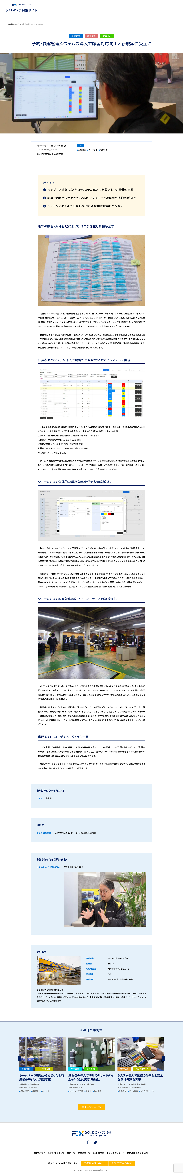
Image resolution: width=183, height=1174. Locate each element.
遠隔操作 (121, 1091)
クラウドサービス (146, 1091)
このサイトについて (56, 1153)
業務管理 (124, 1069)
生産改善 (75, 1069)
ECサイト (45, 1091)
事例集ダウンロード (115, 1153)
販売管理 (91, 36)
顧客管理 (81, 150)
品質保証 (97, 1091)
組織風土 (35, 1091)
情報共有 (103, 150)
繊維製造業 (77, 1087)
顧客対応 (107, 36)
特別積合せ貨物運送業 (131, 1087)
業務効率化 (24, 1091)
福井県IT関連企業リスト (138, 1153)
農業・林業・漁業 (30, 1087)
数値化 (87, 1091)
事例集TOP (39, 1153)
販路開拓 (26, 1069)
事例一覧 (71, 1153)
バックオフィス (44, 1069)
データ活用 (92, 150)
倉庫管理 (76, 36)
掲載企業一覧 (84, 1153)
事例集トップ (13, 24)
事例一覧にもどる (91, 1107)
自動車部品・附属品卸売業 (52, 154)
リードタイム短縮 (75, 1091)
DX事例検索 (98, 1153)
